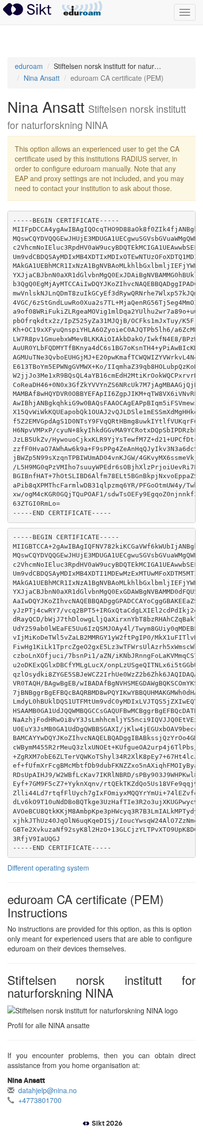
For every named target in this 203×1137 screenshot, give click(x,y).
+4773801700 (40, 1100)
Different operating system (48, 868)
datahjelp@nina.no (47, 1090)
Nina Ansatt (42, 78)
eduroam (82, 9)
